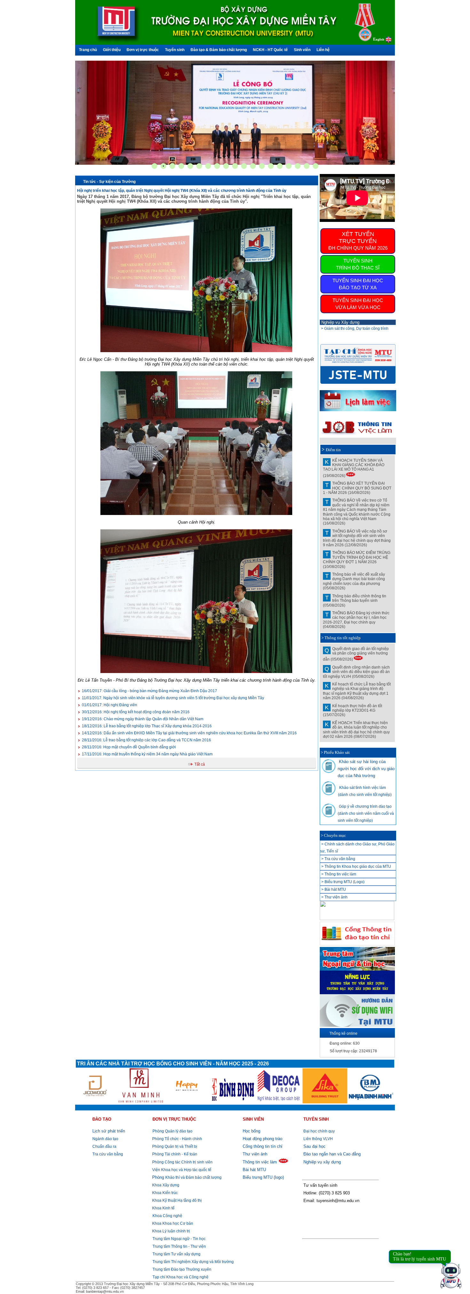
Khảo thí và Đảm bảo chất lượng (187, 1177)
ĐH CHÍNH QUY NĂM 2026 (358, 241)
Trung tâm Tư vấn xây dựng (176, 1254)
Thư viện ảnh (255, 1154)
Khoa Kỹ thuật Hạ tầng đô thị (176, 1200)
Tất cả (199, 764)
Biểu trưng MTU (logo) (263, 1177)
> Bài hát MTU (333, 889)
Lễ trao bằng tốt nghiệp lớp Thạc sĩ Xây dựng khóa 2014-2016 (147, 726)
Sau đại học (314, 1146)
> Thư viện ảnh (334, 897)
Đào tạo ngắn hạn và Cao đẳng (332, 1154)
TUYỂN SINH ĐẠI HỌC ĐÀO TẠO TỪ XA (358, 284)
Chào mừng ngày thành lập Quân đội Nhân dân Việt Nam (142, 719)
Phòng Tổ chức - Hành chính (176, 1139)
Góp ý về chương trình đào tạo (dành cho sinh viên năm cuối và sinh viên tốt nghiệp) (366, 813)
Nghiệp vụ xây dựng (322, 1162)
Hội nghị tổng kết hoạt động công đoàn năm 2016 (136, 712)
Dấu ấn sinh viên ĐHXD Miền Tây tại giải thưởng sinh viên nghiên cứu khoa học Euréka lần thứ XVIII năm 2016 (189, 733)
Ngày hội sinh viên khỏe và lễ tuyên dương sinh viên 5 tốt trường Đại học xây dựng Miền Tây (173, 698)
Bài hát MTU (254, 1169)
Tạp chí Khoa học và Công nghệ (180, 1277)
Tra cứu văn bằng (107, 1154)
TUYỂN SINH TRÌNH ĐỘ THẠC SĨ (358, 264)
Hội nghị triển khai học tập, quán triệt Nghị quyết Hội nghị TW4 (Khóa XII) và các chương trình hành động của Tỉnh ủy (181, 190)
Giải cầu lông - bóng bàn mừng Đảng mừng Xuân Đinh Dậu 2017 (149, 691)
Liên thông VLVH (318, 1139)
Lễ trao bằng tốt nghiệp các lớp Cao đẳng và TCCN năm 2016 (146, 740)
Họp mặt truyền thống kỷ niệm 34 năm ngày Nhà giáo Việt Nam (147, 754)
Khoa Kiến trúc (164, 1193)
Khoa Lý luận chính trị (170, 1231)
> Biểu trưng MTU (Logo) (342, 882)
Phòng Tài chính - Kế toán (174, 1154)
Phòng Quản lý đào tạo (172, 1131)
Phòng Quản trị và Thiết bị (174, 1146)
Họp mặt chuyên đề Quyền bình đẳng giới (129, 747)
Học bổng (251, 1131)
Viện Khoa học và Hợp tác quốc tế (181, 1170)
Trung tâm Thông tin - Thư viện (179, 1246)
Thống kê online (343, 1033)
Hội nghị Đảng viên (109, 705)
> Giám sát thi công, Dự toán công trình (354, 328)
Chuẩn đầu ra (104, 1146)
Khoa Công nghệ (167, 1216)
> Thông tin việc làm (338, 874)
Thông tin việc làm (260, 1162)
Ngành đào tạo (105, 1139)
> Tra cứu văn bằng (338, 859)
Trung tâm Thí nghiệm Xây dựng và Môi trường (193, 1262)
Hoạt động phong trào (262, 1138)
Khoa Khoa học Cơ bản (172, 1223)
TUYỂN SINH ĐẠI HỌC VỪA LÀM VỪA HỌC (358, 304)
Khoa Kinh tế (163, 1208)
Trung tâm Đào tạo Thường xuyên (182, 1269)
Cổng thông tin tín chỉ (262, 1146)
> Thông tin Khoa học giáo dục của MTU (356, 866)
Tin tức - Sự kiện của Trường (109, 181)
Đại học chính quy (319, 1131)
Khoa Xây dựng (165, 1185)
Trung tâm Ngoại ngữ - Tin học (179, 1239)
